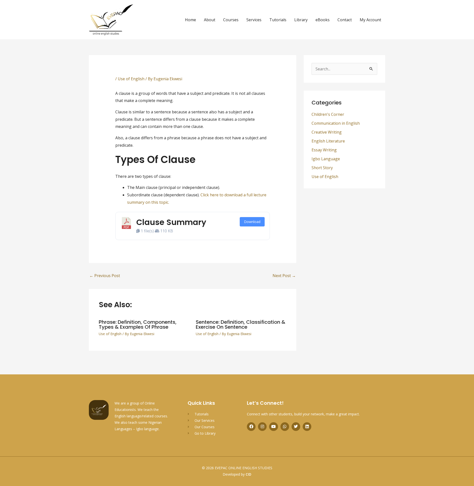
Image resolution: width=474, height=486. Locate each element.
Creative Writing (327, 132)
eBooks (323, 19)
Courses (230, 19)
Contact (344, 19)
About (209, 19)
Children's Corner (328, 114)
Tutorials (277, 19)
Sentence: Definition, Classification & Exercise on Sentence (240, 324)
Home (190, 19)
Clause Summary (171, 222)
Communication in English (336, 123)
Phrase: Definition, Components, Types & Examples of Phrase (138, 324)
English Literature (328, 141)
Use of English (131, 78)
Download (252, 221)
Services (253, 19)
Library (301, 19)
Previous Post (104, 275)
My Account (370, 19)
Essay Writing (324, 150)
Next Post (284, 275)
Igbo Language (326, 159)
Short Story (322, 167)
